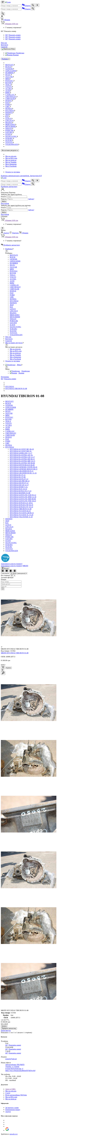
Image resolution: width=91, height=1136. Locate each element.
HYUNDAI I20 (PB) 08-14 (19, 481)
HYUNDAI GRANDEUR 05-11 (21, 471)
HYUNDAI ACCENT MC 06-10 (22, 449)
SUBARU (9, 138)
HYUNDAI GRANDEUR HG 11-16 (23, 473)
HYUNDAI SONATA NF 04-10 (21, 505)
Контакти (4, 45)
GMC (7, 107)
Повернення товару (12, 1110)
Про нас (4, 43)
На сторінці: (5, 575)
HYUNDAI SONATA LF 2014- (21, 503)
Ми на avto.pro (10, 156)
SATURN (9, 132)
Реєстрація (5, 203)
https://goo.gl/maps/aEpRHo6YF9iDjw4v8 (20, 1071)
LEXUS (8, 118)
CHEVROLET (11, 97)
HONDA (8, 109)
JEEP (7, 114)
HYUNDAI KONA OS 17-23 (20, 491)
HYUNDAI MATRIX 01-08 (20, 493)
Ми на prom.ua (10, 160)
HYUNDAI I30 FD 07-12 (19, 483)
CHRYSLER (10, 99)
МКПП (25, 566)
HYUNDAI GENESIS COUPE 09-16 (23, 467)
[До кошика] (3, 667)
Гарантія (4, 47)
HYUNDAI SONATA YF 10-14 (21, 507)
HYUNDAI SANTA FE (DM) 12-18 (23, 497)
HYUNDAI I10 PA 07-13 (19, 479)
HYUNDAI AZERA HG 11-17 (21, 453)
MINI (7, 79)
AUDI (7, 91)
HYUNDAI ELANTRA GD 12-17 (22, 457)
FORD (8, 105)
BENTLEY (9, 65)
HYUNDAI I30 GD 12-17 (19, 485)
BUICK (8, 67)
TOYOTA (9, 142)
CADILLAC (10, 95)
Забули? (31, 199)
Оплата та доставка (12, 172)
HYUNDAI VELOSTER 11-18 (21, 517)
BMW (7, 93)
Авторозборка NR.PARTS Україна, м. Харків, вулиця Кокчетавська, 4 (14, 1067)
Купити (8, 668)
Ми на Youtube (10, 162)
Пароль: (4, 199)
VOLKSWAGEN (11, 144)
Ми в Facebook (11, 166)
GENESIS (9, 69)
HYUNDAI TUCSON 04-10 (20, 511)
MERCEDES (10, 124)
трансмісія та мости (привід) (11, 566)
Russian (16, 55)
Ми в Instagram (11, 164)
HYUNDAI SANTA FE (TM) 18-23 (23, 501)
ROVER (8, 83)
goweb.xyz (14, 1134)
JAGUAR (9, 77)
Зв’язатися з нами (12, 1108)
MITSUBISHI (10, 126)
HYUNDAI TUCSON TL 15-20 (21, 515)
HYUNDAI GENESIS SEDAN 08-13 (23, 469)
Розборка (5, 59)
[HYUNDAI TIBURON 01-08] (28, 730)
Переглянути (6, 1030)
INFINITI (9, 112)
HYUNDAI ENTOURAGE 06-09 (22, 465)
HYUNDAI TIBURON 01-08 (16, 388)
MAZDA (8, 122)
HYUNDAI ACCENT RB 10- (21, 451)
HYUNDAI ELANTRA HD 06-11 (22, 459)
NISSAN (8, 128)
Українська (19, 53)
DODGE (8, 101)
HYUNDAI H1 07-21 (18, 475)
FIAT (7, 103)
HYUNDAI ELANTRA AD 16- (21, 455)
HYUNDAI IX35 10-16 (18, 489)
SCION (8, 134)
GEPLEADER (10, 71)
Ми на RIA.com (11, 158)
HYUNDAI (9, 110)
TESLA (8, 85)
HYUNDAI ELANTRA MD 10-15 (22, 461)
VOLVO (8, 87)
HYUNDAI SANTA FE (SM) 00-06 (23, 499)
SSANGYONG (11, 136)
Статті (7, 1093)
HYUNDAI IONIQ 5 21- (19, 487)
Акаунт (8, 1112)
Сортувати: (5, 573)
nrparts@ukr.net (11, 1059)
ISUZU (8, 75)
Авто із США (10, 1089)
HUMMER (9, 73)
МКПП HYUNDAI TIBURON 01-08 (14, 653)
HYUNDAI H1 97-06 (18, 477)
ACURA (8, 89)
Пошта (3, 197)
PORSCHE (9, 130)
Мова (19, 365)
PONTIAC (9, 81)
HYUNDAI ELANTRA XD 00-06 (22, 463)
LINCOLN (9, 120)
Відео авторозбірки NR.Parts (16, 1095)
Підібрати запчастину (9, 186)
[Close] (2, 670)
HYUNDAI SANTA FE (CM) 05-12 (23, 495)
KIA (7, 116)
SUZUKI (8, 140)
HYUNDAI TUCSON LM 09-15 (22, 513)
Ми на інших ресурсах (14, 343)
